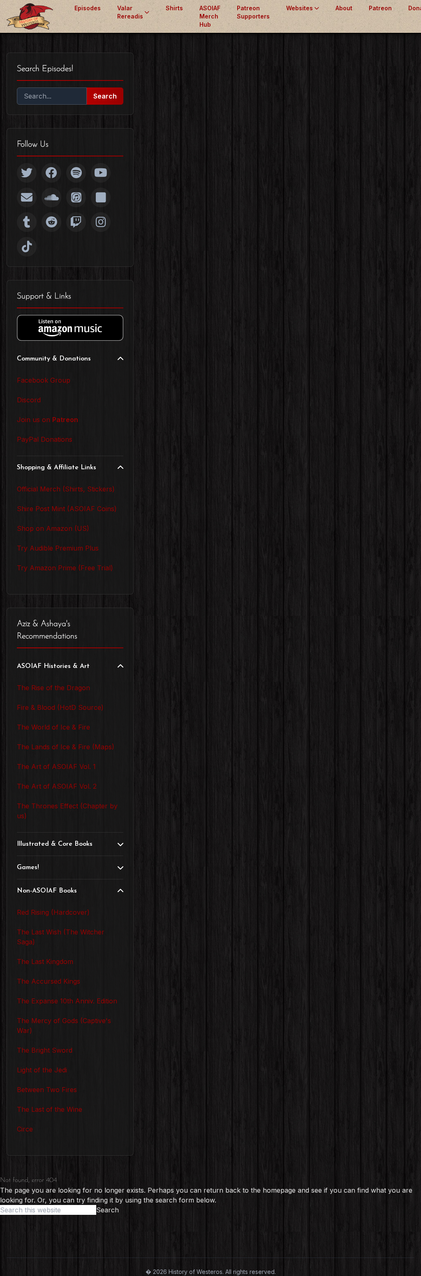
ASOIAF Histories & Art (53, 666)
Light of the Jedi (42, 1070)
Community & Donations (54, 359)
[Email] (27, 197)
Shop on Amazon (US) (53, 528)
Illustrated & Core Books (55, 844)
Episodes (87, 8)
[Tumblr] (27, 222)
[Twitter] (27, 173)
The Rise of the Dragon (53, 688)
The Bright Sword (44, 1050)
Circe (25, 1129)
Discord (29, 400)
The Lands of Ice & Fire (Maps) (65, 747)
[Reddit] (51, 222)
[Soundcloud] (51, 197)
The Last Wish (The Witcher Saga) (60, 937)
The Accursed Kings (48, 981)
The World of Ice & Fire (53, 727)
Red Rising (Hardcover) (53, 912)
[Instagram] (101, 222)
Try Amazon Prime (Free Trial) (65, 568)
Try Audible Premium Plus (58, 548)
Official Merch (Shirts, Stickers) (66, 489)
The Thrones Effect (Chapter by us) (67, 811)
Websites (299, 8)
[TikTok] (27, 247)
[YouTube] (101, 173)
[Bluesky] (101, 197)
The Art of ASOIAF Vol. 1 (56, 766)
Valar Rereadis (130, 12)
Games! (28, 867)
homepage (279, 1190)
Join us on (47, 419)
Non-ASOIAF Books (47, 891)
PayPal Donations (44, 439)
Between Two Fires (47, 1090)
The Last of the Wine (49, 1109)
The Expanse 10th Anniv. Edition (67, 1001)
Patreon (380, 8)
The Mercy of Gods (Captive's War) (64, 1026)
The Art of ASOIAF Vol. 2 (57, 786)
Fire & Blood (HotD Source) (60, 707)
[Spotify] (76, 173)
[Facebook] (51, 173)
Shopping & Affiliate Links (56, 467)
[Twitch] (76, 222)
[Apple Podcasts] (76, 197)
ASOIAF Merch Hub (209, 16)
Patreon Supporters (253, 12)
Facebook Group (43, 380)
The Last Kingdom (45, 961)
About (343, 8)
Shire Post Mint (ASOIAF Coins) (67, 509)
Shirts (174, 8)
